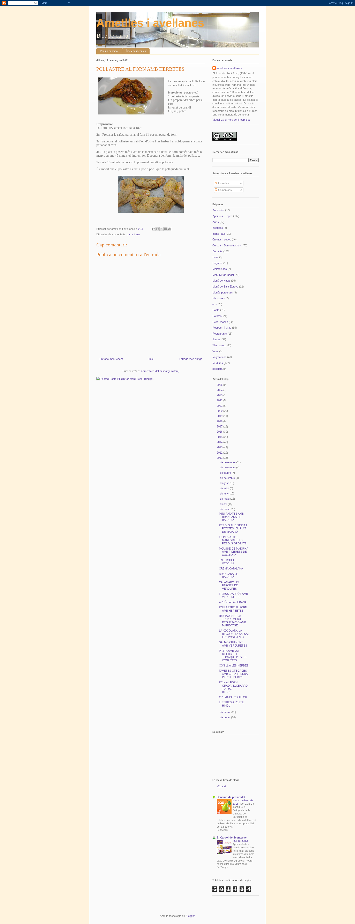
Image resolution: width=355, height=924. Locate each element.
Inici (151, 358)
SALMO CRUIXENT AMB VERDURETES (233, 644)
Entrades (223, 183)
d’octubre (226, 472)
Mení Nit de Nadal (223, 274)
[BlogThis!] (158, 229)
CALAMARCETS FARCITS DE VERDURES (229, 585)
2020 (220, 410)
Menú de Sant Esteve (225, 286)
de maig (225, 498)
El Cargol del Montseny (232, 837)
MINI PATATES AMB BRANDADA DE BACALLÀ (231, 517)
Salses (216, 339)
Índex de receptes (136, 51)
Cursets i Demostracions (227, 245)
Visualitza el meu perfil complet (231, 119)
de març (225, 509)
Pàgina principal (109, 51)
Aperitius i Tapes (222, 216)
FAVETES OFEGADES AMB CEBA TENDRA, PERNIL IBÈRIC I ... (234, 674)
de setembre (228, 477)
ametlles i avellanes (229, 68)
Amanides (218, 210)
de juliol (225, 488)
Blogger (190, 915)
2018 (220, 421)
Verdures (217, 363)
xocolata (217, 368)
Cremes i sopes (221, 239)
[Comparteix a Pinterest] (169, 229)
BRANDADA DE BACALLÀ (228, 575)
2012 (220, 452)
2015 (220, 437)
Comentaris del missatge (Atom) (160, 371)
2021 (220, 405)
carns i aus (133, 234)
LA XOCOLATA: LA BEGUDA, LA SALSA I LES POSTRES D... (234, 634)
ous (214, 304)
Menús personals (222, 292)
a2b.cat (221, 786)
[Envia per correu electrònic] (154, 229)
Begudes (217, 227)
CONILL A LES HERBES (234, 665)
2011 (220, 457)
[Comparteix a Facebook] (165, 229)
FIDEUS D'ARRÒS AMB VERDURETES (233, 595)
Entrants (217, 251)
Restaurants (219, 333)
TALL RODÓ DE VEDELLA (228, 562)
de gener (225, 717)
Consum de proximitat (231, 797)
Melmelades (219, 268)
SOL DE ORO (240, 841)
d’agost (224, 483)
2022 (220, 400)
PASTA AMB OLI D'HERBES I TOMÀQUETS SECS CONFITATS (233, 655)
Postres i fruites (221, 327)
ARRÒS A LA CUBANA (233, 602)
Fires (215, 257)
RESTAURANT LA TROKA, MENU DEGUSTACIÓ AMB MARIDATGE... (232, 620)
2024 (220, 390)
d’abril (224, 504)
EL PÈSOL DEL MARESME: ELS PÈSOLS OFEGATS (233, 540)
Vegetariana (219, 357)
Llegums (217, 263)
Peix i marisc (220, 321)
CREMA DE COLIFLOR (233, 697)
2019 (220, 416)
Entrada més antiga (190, 358)
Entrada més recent (111, 358)
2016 (220, 431)
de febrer (225, 712)
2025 (220, 384)
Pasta (215, 310)
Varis (215, 351)
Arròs (215, 222)
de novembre (228, 467)
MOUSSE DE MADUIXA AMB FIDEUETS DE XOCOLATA (233, 552)
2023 (220, 395)
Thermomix (219, 345)
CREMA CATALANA (231, 568)
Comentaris (224, 190)
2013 (220, 447)
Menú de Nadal (221, 280)
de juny (224, 493)
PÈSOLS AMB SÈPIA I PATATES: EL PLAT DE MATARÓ (233, 528)
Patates (217, 316)
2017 (220, 426)
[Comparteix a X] (161, 229)
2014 (220, 442)
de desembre (228, 462)
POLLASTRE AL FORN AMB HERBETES (233, 609)
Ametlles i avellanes (150, 22)
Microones (218, 298)
